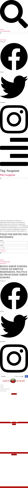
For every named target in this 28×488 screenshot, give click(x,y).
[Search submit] (26, 376)
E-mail (1, 245)
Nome (1, 240)
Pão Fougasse (7, 175)
